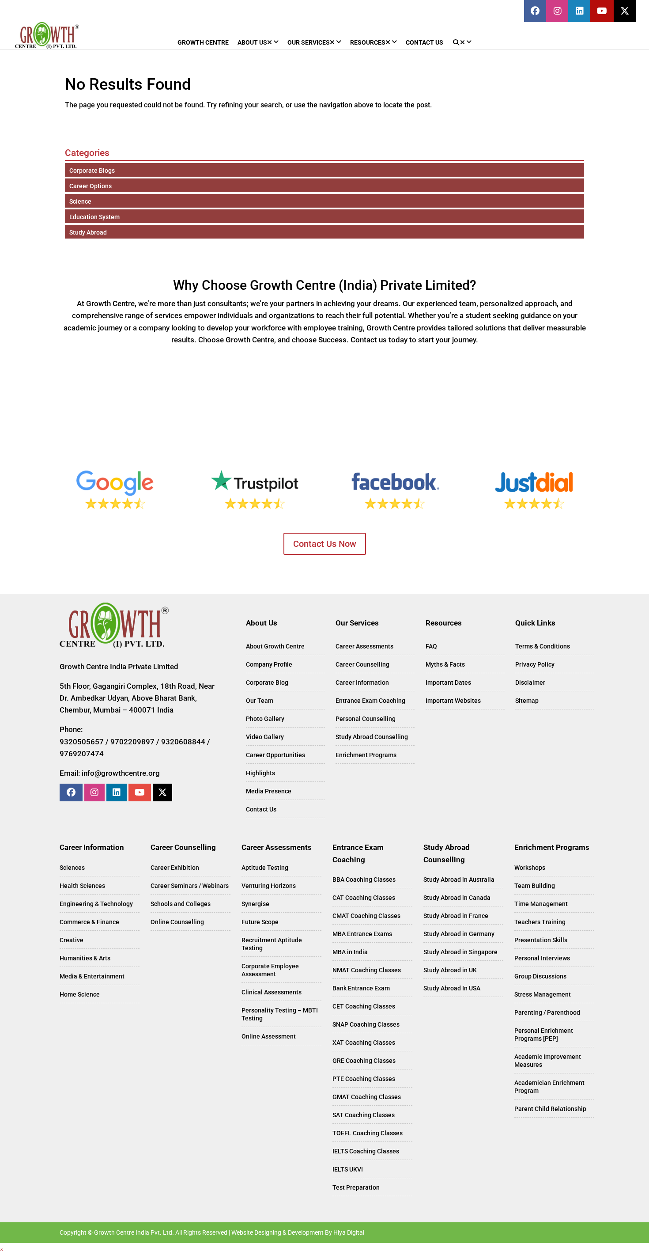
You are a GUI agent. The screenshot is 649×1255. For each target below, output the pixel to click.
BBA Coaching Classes (364, 879)
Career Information (362, 682)
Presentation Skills (540, 940)
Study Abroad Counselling (372, 736)
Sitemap (527, 700)
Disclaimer (530, 682)
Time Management (541, 903)
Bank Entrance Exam (361, 988)
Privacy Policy (535, 664)
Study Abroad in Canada (457, 897)
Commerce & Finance (89, 921)
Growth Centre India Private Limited (119, 666)
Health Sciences (82, 885)
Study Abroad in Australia (458, 879)
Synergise (255, 903)
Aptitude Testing (264, 867)
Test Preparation (356, 1187)
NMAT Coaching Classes (366, 970)
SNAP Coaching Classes (366, 1024)
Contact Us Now (324, 543)
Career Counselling (362, 664)
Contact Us (261, 809)
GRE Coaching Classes (364, 1060)
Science (80, 201)
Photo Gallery (265, 718)
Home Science (80, 994)
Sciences (72, 867)
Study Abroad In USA (451, 988)
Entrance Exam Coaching (370, 700)
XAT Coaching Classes (363, 1042)
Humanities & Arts (85, 958)
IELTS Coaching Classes (365, 1151)
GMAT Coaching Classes (366, 1096)
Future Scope (260, 921)
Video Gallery (265, 736)
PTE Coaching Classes (363, 1078)
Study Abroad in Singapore (460, 951)
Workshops (529, 867)
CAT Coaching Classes (363, 897)
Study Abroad (88, 232)
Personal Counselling (366, 718)
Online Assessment (268, 1036)
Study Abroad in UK (450, 970)
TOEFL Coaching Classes (367, 1133)
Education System (94, 216)
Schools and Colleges (181, 903)
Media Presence (268, 791)
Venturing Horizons (268, 885)
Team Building (534, 885)
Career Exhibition (175, 867)
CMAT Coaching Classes (366, 915)
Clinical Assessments (271, 992)
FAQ (431, 646)
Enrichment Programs (366, 754)
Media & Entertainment (92, 976)
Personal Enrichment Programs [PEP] (543, 1034)
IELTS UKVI (347, 1169)
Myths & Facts (445, 664)
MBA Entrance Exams (362, 933)
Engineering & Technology (96, 903)
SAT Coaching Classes (363, 1115)
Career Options (90, 186)
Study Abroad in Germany (458, 933)
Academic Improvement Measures (547, 1060)
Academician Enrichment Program (549, 1086)
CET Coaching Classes (363, 1006)
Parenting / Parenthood (547, 1012)
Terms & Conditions (542, 646)
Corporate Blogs (92, 170)
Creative (71, 940)
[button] (2, 1249)
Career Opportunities (275, 754)
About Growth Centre (275, 646)
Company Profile (269, 664)
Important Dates (448, 682)
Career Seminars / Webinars (190, 885)
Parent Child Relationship (550, 1108)
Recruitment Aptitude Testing (271, 944)
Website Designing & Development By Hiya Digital (297, 1232)
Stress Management (542, 994)
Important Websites (453, 700)
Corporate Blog (267, 682)
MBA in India (350, 951)
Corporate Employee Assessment (270, 970)
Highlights (260, 773)
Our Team (259, 700)
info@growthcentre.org (121, 773)
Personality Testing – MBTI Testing (279, 1014)
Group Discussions (540, 976)
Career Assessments (364, 646)
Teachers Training (540, 921)
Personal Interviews (542, 958)
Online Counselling (177, 921)
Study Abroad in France (455, 915)
